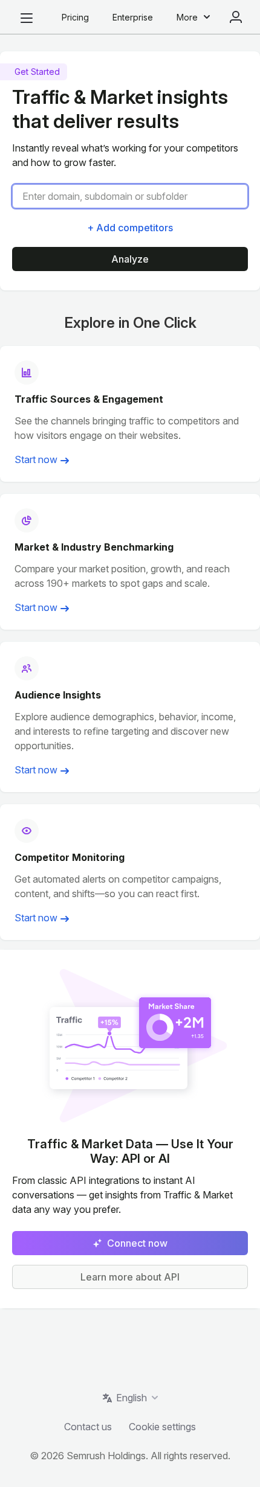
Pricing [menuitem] (75, 17)
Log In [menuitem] (235, 17)
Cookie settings (162, 1427)
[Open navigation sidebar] (27, 18)
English (131, 1398)
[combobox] (134, 196)
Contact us (88, 1427)
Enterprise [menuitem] (132, 17)
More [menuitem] (187, 17)
